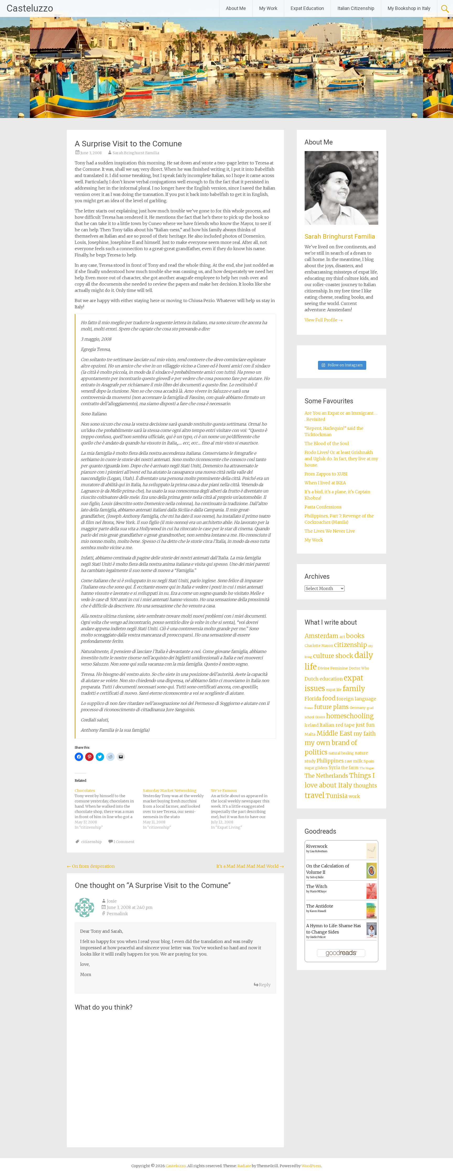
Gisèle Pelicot (318, 937)
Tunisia (337, 796)
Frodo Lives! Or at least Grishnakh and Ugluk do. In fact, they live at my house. (341, 459)
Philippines (330, 761)
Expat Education (307, 8)
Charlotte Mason (319, 646)
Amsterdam (321, 636)
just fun (365, 725)
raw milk (354, 761)
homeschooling (350, 716)
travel (315, 795)
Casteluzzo (30, 8)
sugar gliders (316, 768)
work (354, 796)
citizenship (91, 841)
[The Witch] (371, 897)
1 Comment (124, 841)
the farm (350, 767)
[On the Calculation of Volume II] (371, 877)
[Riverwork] (371, 857)
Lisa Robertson (318, 851)
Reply (265, 984)
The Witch (316, 886)
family (354, 688)
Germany (358, 708)
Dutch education (324, 679)
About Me (236, 8)
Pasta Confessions (323, 507)
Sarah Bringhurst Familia (136, 153)
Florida (313, 699)
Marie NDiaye (318, 891)
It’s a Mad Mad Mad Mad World (250, 866)
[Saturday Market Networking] (177, 809)
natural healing (341, 753)
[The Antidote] (371, 917)
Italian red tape (337, 725)
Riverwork (316, 846)
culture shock (333, 656)
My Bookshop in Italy (409, 8)
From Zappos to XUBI (326, 473)
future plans (331, 707)
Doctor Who (359, 668)
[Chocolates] (109, 809)
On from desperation (91, 866)
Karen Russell (318, 911)
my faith (365, 733)
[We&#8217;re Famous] (245, 809)
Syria (334, 767)
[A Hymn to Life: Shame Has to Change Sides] (371, 936)
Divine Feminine (333, 668)
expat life (334, 690)
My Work (268, 8)
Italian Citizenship (355, 8)
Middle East (334, 733)
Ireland (312, 725)
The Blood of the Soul (327, 443)
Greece (320, 717)
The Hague (367, 768)
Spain (369, 761)
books (355, 636)
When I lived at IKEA (325, 482)
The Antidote (319, 906)
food (329, 698)
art (342, 636)
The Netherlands (326, 775)
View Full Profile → (324, 320)
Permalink (117, 913)
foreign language (356, 699)
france (309, 708)
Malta (310, 734)
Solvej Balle (316, 877)
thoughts (365, 785)
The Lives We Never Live (330, 531)
